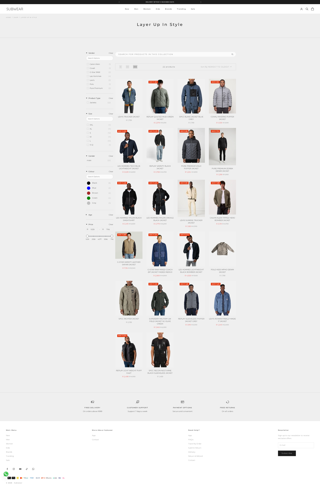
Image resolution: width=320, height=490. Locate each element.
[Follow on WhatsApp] (33, 469)
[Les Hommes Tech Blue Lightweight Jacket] (128, 145)
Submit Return (194, 448)
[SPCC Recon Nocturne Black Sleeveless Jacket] (160, 350)
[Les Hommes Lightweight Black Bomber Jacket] (191, 249)
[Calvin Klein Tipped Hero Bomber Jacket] (222, 197)
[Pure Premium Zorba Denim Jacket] (222, 146)
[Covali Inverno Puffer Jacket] (222, 96)
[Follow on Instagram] (13, 469)
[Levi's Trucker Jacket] (128, 96)
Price (90, 224)
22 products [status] (169, 67)
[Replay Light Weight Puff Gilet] (128, 350)
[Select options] (139, 111)
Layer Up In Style (29, 17)
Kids (158, 9)
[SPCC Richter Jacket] (128, 298)
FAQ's (190, 439)
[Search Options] (233, 54)
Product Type (94, 98)
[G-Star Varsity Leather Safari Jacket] (128, 245)
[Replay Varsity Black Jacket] (160, 145)
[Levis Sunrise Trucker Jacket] (191, 198)
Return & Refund (195, 456)
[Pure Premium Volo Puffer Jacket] (191, 145)
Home (8, 17)
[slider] (87, 236)
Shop (16, 17)
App (94, 435)
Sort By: (215, 67)
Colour (91, 171)
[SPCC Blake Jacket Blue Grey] (191, 96)
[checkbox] (99, 64)
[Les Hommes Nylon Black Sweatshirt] (128, 197)
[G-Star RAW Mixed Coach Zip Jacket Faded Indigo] (160, 249)
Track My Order (195, 444)
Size (90, 114)
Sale (193, 9)
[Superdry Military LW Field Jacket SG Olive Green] (160, 298)
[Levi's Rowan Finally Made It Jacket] (222, 298)
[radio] (120, 66)
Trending (181, 9)
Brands (168, 9)
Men (136, 9)
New (127, 9)
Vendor (91, 53)
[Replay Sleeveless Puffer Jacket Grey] (191, 298)
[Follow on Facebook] (7, 469)
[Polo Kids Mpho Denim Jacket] (222, 249)
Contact (95, 439)
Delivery (191, 452)
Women (147, 9)
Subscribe (287, 453)
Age (90, 215)
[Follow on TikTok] (27, 469)
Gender (91, 156)
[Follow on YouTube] (20, 469)
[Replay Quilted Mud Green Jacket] (160, 96)
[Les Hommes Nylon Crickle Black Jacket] (160, 197)
